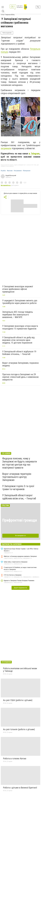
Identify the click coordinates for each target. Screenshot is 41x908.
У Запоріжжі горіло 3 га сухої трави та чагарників (18, 488)
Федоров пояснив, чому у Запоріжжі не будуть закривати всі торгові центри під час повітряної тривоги (19, 463)
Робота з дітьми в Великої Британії (20, 787)
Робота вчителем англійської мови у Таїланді (20, 669)
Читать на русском (6, 32)
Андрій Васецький (11, 175)
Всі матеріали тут (20, 535)
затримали (6, 148)
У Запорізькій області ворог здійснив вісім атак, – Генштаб (19, 497)
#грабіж (3, 171)
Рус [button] (38, 7)
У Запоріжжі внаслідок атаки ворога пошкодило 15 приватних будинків (20, 327)
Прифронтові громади (19, 520)
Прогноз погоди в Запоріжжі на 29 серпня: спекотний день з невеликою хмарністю (20, 377)
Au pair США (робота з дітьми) (17, 700)
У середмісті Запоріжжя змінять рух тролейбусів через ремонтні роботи (19, 302)
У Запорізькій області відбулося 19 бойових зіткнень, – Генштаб (19, 353)
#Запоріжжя (26, 171)
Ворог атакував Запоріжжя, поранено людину (20, 364)
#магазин (10, 171)
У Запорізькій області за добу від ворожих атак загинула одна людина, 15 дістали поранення (18, 340)
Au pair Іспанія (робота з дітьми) (19, 729)
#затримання (18, 171)
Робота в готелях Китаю (14, 758)
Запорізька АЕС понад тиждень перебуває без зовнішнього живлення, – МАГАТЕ (17, 315)
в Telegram (34, 153)
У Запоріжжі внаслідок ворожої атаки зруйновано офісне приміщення (17, 289)
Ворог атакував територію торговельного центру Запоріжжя (16, 477)
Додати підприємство (20, 588)
